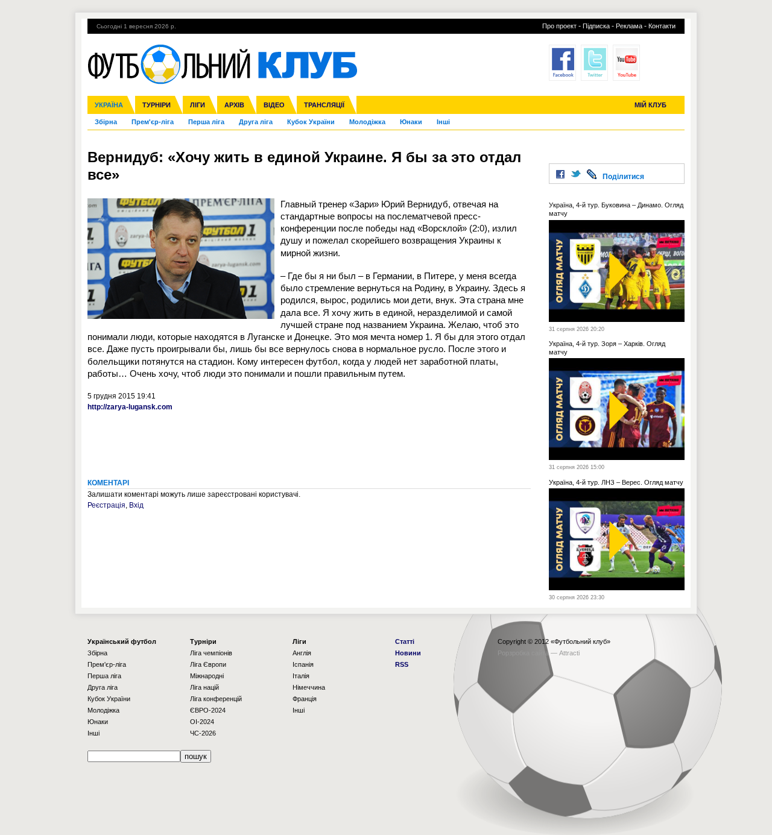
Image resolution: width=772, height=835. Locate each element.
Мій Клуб (650, 105)
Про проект (559, 26)
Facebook (562, 63)
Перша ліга (206, 121)
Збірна (106, 121)
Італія (301, 675)
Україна (109, 105)
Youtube (626, 63)
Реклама (629, 26)
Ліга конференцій (216, 698)
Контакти (662, 26)
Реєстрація (106, 505)
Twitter (594, 63)
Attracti (569, 653)
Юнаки (411, 121)
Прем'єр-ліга (152, 121)
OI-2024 (202, 721)
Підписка (596, 26)
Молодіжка (367, 121)
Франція (305, 698)
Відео (274, 105)
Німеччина (309, 687)
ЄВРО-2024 (208, 710)
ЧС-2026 (203, 733)
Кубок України (311, 121)
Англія (302, 653)
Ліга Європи (208, 664)
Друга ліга (256, 121)
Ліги (197, 105)
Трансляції (324, 105)
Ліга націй (204, 687)
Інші (443, 121)
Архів (234, 105)
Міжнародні (207, 675)
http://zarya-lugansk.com (129, 407)
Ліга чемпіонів (211, 653)
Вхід (136, 505)
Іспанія (303, 664)
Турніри (156, 105)
